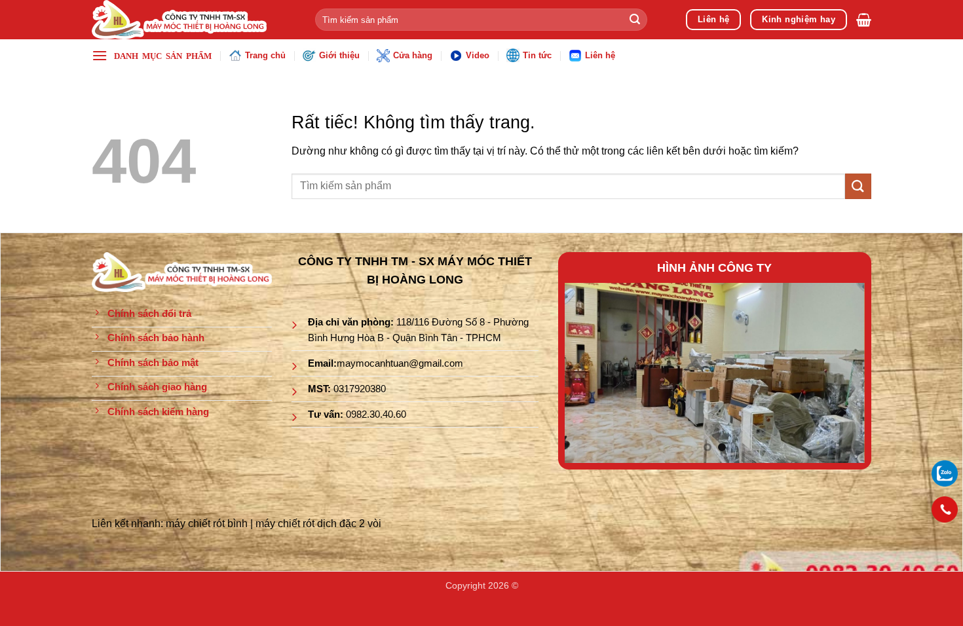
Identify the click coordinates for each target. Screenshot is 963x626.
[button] (863, 19)
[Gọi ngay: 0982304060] (945, 509)
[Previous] (587, 373)
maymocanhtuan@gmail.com (400, 363)
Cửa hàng (412, 55)
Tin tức (537, 55)
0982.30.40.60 (376, 414)
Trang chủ (265, 55)
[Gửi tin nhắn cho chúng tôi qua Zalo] (945, 472)
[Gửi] (635, 20)
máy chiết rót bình (207, 523)
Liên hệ (600, 55)
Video (477, 55)
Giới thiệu (339, 55)
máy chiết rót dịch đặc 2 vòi (318, 523)
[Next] (842, 373)
